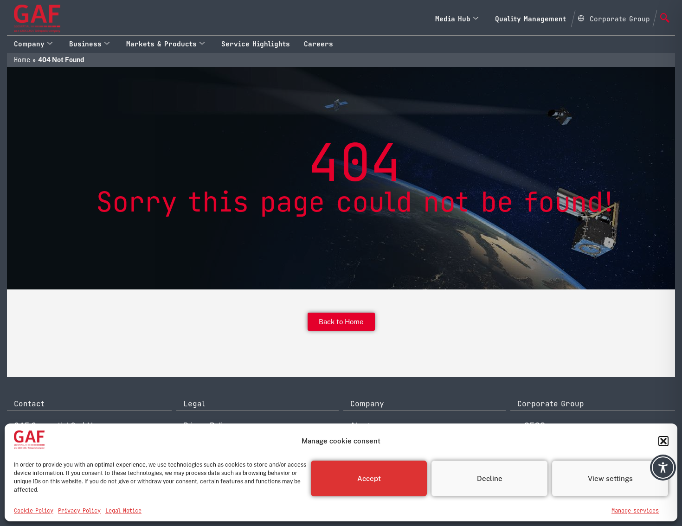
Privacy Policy (79, 510)
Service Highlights (255, 43)
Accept (369, 478)
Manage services (635, 510)
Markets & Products (161, 43)
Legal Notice (123, 510)
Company (29, 43)
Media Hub (452, 18)
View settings (610, 478)
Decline (489, 478)
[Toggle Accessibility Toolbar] (663, 467)
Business (85, 43)
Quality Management (530, 18)
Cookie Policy (33, 510)
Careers (318, 43)
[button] (663, 441)
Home (22, 60)
